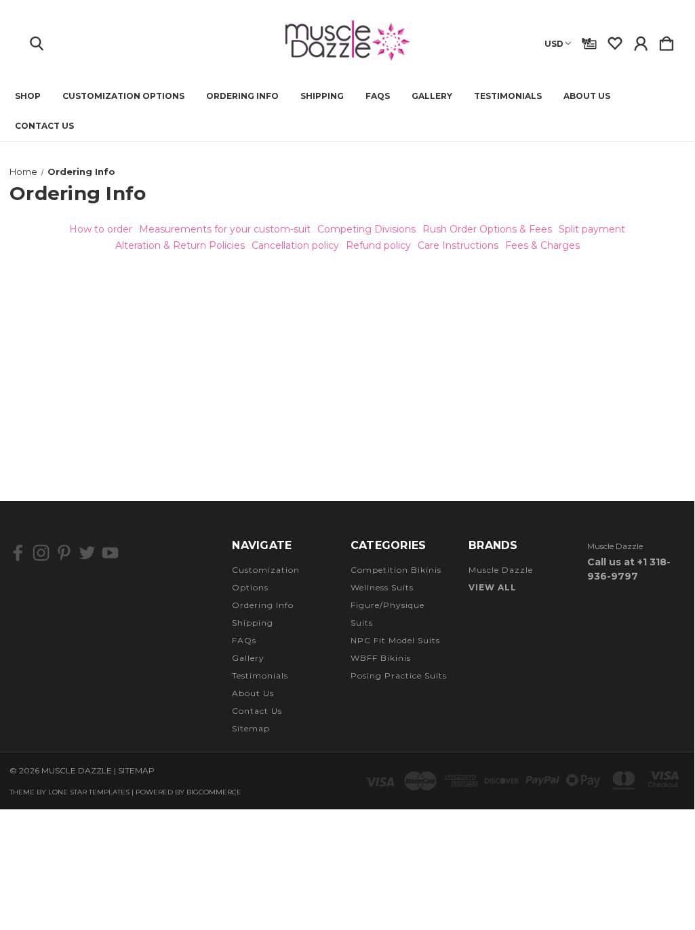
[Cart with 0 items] (666, 41)
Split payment (592, 229)
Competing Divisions (366, 229)
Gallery (432, 96)
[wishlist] (615, 41)
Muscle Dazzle (501, 570)
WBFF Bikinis (381, 658)
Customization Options (123, 96)
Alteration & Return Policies (180, 245)
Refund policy (378, 245)
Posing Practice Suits (399, 675)
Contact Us (44, 126)
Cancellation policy (295, 245)
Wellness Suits (382, 587)
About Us (586, 96)
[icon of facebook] (17, 552)
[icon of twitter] (87, 552)
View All (493, 587)
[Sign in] (641, 41)
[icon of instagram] (41, 552)
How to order (100, 229)
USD (553, 44)
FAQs (377, 96)
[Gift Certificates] (589, 41)
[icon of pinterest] (64, 552)
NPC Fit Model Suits (395, 640)
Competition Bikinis (396, 570)
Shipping (322, 96)
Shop (28, 96)
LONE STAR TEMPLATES (89, 792)
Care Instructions (458, 245)
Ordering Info (242, 96)
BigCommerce (213, 792)
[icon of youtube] (110, 552)
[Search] (36, 41)
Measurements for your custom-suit (225, 229)
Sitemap (251, 728)
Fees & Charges (542, 245)
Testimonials (508, 96)
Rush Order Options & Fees (487, 229)
